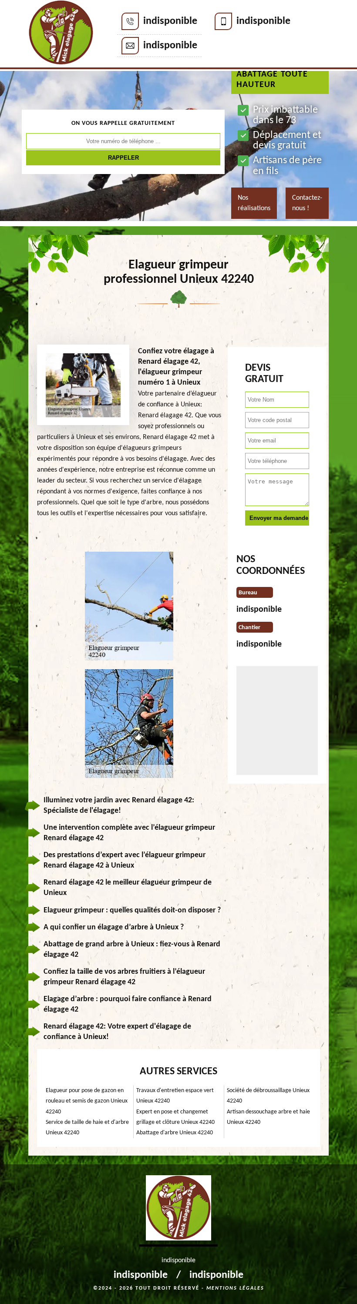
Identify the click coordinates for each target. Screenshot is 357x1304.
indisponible (170, 21)
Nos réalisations (254, 203)
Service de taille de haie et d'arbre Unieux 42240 (87, 1127)
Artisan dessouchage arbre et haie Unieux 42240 (268, 1117)
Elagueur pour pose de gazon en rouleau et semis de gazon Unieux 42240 (87, 1101)
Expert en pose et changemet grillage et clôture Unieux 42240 (175, 1117)
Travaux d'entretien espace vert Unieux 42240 (175, 1095)
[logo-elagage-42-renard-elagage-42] (61, 34)
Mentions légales (235, 1288)
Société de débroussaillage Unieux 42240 (268, 1095)
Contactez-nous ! (307, 203)
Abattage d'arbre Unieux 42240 (174, 1133)
